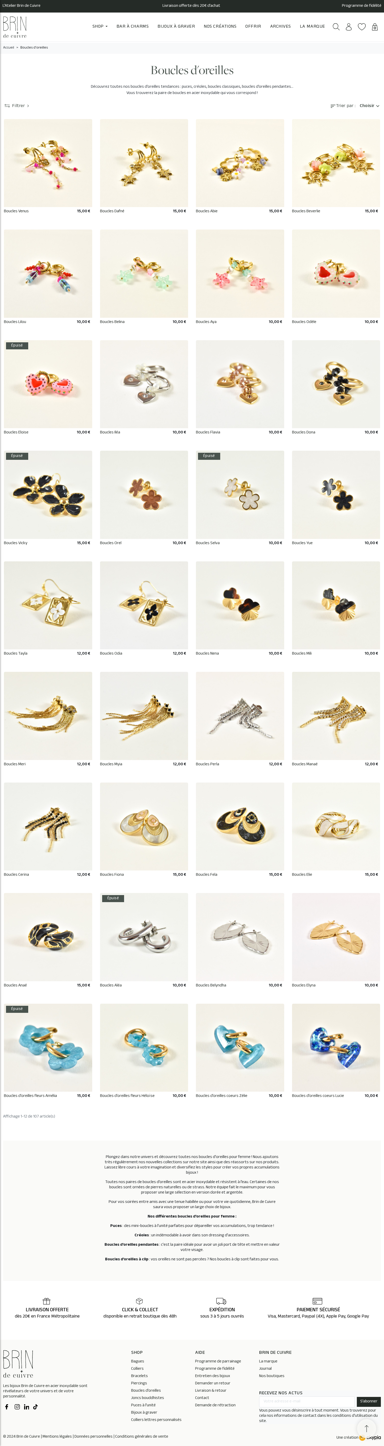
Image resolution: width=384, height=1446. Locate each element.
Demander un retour (212, 1383)
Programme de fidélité (361, 6)
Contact (202, 1398)
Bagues (137, 1361)
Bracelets (139, 1376)
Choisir (370, 106)
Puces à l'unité (143, 1405)
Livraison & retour (210, 1391)
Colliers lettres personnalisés (156, 1420)
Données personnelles (93, 1437)
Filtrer (18, 106)
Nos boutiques (271, 1376)
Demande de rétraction (215, 1405)
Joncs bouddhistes (147, 1398)
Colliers (137, 1369)
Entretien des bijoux (212, 1376)
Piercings (139, 1383)
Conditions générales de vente (141, 1437)
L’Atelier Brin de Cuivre (21, 6)
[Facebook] (7, 1408)
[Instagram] (17, 1408)
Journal (265, 1369)
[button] (336, 27)
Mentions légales (57, 1437)
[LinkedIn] (26, 1408)
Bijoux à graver (144, 1412)
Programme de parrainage (218, 1361)
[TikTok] (35, 1408)
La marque (268, 1361)
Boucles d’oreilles (146, 1391)
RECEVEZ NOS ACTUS (280, 1394)
